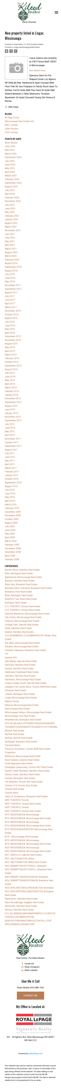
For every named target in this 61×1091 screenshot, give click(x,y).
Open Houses (11, 128)
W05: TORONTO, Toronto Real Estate (23, 803)
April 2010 (10, 501)
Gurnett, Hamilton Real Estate (19, 668)
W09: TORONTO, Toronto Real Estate (23, 811)
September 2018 (13, 267)
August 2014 (11, 369)
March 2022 (11, 226)
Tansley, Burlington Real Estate (20, 778)
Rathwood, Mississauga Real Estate (23, 756)
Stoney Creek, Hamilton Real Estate (22, 774)
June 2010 (10, 493)
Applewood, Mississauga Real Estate (23, 577)
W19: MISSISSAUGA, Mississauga (22, 840)
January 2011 (11, 475)
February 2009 (12, 544)
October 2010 (11, 479)
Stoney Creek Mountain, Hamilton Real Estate (27, 770)
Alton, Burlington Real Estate (19, 573)
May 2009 (10, 533)
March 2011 (11, 468)
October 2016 (11, 314)
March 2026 (11, 153)
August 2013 (11, 406)
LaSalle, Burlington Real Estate (20, 694)
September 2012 (13, 420)
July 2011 (10, 453)
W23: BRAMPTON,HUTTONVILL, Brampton (26, 866)
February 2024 (12, 197)
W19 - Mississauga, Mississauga (21, 836)
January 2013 (11, 413)
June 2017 (10, 299)
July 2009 (10, 526)
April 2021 (10, 245)
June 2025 (10, 164)
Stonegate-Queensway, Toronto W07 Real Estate (29, 767)
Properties (10, 752)
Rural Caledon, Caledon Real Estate (22, 760)
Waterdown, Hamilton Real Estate (21, 898)
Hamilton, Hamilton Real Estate (20, 675)
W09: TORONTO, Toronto (17, 807)
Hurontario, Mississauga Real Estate (23, 679)
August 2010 (11, 486)
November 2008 (13, 552)
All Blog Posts (12, 117)
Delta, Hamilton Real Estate (18, 628)
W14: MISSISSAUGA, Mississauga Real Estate (28, 825)
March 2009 (11, 541)
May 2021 (10, 241)
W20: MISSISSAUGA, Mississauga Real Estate (28, 851)
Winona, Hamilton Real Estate (19, 909)
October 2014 (11, 362)
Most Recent (11, 142)
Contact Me (30, 995)
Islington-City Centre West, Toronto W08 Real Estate (31, 686)
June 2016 (10, 325)
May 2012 (10, 431)
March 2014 (11, 387)
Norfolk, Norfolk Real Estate (18, 738)
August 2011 (11, 449)
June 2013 (10, 409)
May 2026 (10, 150)
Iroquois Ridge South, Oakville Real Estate (26, 683)
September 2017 (13, 289)
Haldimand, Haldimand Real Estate (22, 672)
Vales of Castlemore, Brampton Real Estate (26, 796)
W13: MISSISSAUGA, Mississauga (22, 814)
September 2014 (13, 365)
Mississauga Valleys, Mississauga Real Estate (28, 712)
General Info (11, 657)
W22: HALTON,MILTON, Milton (19, 858)
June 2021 (10, 237)
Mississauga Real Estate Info (19, 121)
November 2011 (13, 438)
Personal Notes (12, 745)
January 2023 (11, 219)
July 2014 (10, 373)
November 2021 (13, 230)
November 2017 (13, 285)
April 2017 (10, 303)
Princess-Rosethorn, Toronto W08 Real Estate (27, 749)
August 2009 (11, 523)
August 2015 (11, 343)
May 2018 (10, 281)
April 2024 (10, 193)
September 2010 (13, 482)
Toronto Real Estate (14, 789)
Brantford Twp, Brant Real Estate (21, 599)
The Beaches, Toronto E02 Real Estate (24, 781)
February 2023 (12, 215)
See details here (37, 70)
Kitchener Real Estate (15, 690)
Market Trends (12, 701)
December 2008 (13, 548)
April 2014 (10, 384)
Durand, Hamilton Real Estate (19, 632)
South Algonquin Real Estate (19, 763)
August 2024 (11, 186)
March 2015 (11, 354)
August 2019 (11, 263)
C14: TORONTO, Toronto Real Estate (22, 610)
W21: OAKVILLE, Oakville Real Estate (23, 855)
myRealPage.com (36, 1053)
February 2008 (12, 559)
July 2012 (10, 424)
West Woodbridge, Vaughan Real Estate (24, 902)
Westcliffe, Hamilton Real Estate (21, 906)
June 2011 (10, 457)
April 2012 (10, 435)
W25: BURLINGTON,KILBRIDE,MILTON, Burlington (29, 887)
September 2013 (13, 402)
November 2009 (13, 515)
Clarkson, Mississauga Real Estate (22, 621)
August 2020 (11, 252)
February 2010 (12, 508)
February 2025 (12, 179)
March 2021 (11, 248)
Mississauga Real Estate (17, 708)
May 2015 (10, 347)
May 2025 (10, 168)
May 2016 (10, 329)
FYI (6, 653)
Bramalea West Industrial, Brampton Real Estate (28, 588)
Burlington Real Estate (16, 602)
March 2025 (11, 175)
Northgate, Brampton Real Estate (21, 741)
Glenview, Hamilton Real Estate (20, 664)
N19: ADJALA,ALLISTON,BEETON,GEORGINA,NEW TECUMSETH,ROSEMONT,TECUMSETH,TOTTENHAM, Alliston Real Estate (31, 727)
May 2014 (10, 380)
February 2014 (12, 391)
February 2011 (12, 471)
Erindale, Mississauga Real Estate (22, 646)
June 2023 (10, 208)
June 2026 (10, 146)
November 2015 (13, 340)
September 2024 (13, 183)
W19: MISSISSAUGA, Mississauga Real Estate (28, 844)
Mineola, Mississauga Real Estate (22, 705)
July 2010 (10, 490)
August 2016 (11, 318)
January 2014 (11, 395)
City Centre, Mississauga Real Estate (23, 617)
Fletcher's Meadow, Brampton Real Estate (25, 650)
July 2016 (10, 321)
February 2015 (12, 358)
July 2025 (10, 161)
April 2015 (10, 351)
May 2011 (10, 460)
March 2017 (11, 307)
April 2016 (10, 332)
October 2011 (11, 442)
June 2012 (10, 427)
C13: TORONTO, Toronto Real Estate (22, 606)
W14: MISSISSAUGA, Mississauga (22, 822)
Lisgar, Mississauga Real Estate (26, 47)
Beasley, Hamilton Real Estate (19, 580)
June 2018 (10, 278)
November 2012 (13, 416)
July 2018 (10, 274)
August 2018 (11, 270)
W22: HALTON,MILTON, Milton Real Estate (25, 862)
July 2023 (10, 204)
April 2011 (10, 464)
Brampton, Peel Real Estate (18, 591)
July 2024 (10, 190)
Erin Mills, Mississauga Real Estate (22, 643)
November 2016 (13, 310)
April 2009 (10, 537)
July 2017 (10, 296)
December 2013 (13, 398)
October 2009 (11, 519)
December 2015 (13, 336)
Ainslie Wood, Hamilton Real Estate (22, 569)
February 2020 (12, 259)
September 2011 (13, 446)
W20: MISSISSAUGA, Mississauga (22, 847)
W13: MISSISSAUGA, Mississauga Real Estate (28, 818)
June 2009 (10, 530)
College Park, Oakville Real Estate (21, 624)
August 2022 (11, 223)
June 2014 (10, 376)
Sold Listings (11, 132)
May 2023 (10, 212)
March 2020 (11, 256)
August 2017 (11, 292)
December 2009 (13, 512)
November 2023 (13, 201)
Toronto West (11, 792)
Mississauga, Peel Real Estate (20, 716)
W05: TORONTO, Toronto (17, 800)
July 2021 (10, 234)
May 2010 (10, 497)
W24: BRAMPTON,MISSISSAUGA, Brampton (26, 877)
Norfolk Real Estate (14, 734)
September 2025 (13, 157)
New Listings (11, 125)
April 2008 (10, 555)
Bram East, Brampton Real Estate (21, 584)
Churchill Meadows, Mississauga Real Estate (27, 613)
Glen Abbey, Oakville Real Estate (21, 661)
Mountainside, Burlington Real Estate (23, 719)
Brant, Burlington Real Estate (19, 595)
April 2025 (10, 172)
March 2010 (11, 504)
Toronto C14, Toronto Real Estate (21, 785)
